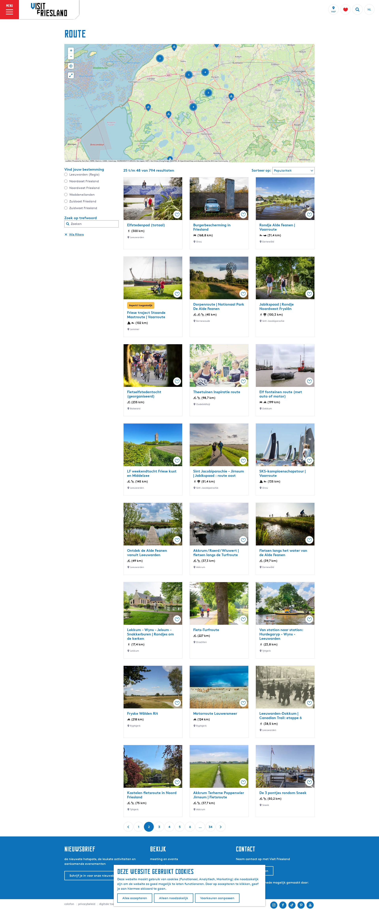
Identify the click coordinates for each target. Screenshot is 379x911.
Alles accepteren (134, 898)
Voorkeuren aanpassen (217, 898)
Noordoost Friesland (84, 181)
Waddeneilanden (82, 194)
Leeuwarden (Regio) (84, 174)
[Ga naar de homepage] (49, 9)
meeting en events (164, 859)
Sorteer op (261, 170)
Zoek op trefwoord (80, 218)
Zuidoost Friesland (82, 201)
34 (211, 828)
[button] (148, 109)
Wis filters (76, 234)
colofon (69, 903)
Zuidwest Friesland (83, 208)
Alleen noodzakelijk (173, 898)
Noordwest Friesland (84, 188)
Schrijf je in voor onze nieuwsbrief (94, 875)
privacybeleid (86, 903)
